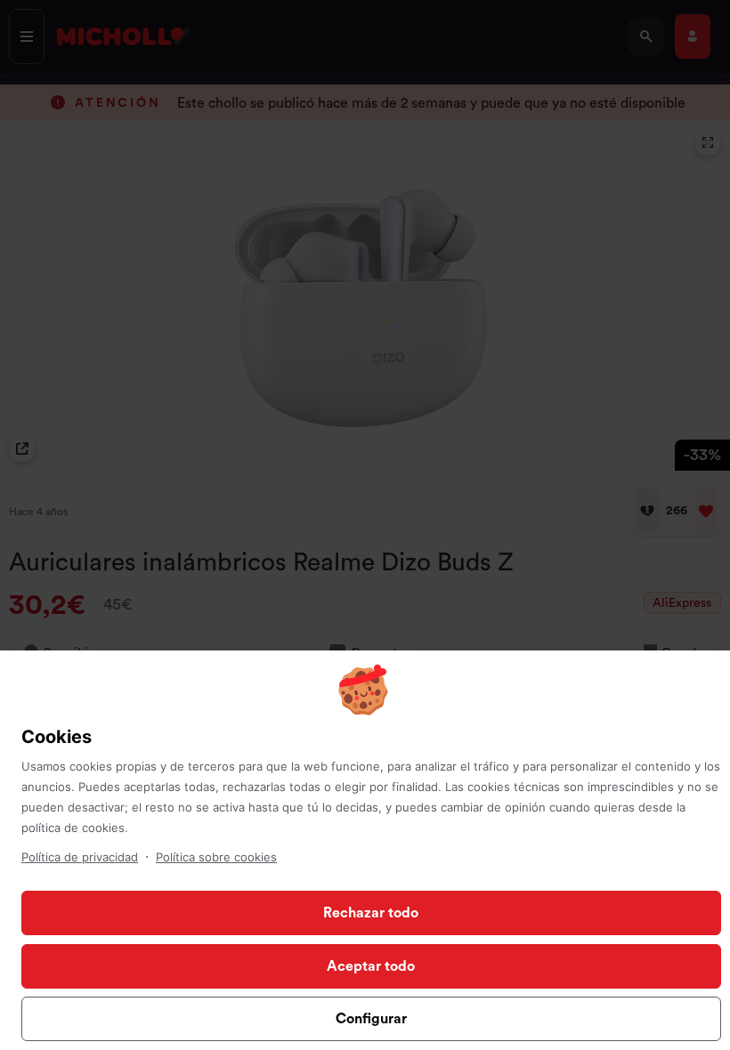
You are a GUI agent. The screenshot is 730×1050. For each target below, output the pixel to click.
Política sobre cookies (216, 857)
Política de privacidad (79, 857)
